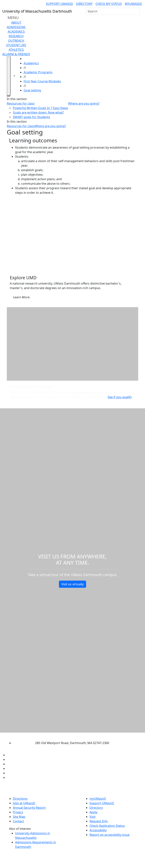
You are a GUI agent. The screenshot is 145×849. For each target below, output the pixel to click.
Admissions (16, 27)
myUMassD (133, 4)
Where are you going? (83, 103)
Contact (18, 821)
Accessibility (98, 830)
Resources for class (21, 103)
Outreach (16, 41)
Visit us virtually (72, 584)
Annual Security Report (29, 808)
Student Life (16, 45)
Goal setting (32, 90)
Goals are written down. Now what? (38, 112)
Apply (93, 812)
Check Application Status (107, 826)
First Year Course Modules (42, 81)
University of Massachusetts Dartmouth (69, 736)
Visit (92, 817)
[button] (72, 235)
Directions (20, 799)
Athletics (16, 50)
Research (16, 36)
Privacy (18, 812)
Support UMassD (59, 4)
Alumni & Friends (16, 54)
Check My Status (109, 4)
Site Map (19, 817)
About (16, 23)
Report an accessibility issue (109, 835)
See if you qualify (120, 397)
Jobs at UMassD (24, 803)
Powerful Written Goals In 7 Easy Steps (40, 108)
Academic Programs (38, 72)
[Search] (136, 11)
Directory (84, 4)
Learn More (21, 297)
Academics (16, 32)
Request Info (98, 821)
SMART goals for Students (31, 117)
